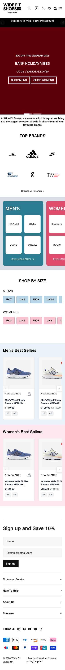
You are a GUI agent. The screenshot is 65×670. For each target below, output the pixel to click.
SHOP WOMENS (43, 80)
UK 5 (36, 320)
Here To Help (11, 590)
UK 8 (22, 299)
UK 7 (9, 299)
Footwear (8, 613)
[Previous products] (5, 388)
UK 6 (49, 320)
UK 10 (50, 299)
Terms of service (37, 658)
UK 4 (22, 320)
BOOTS (13, 244)
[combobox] (29, 8)
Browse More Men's (21, 258)
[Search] (29, 8)
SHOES (32, 224)
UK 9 (36, 299)
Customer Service (13, 579)
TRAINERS (13, 224)
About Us (8, 602)
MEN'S (13, 208)
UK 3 (9, 320)
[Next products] (59, 388)
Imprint (38, 661)
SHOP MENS (19, 80)
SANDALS (32, 244)
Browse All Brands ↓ (32, 190)
